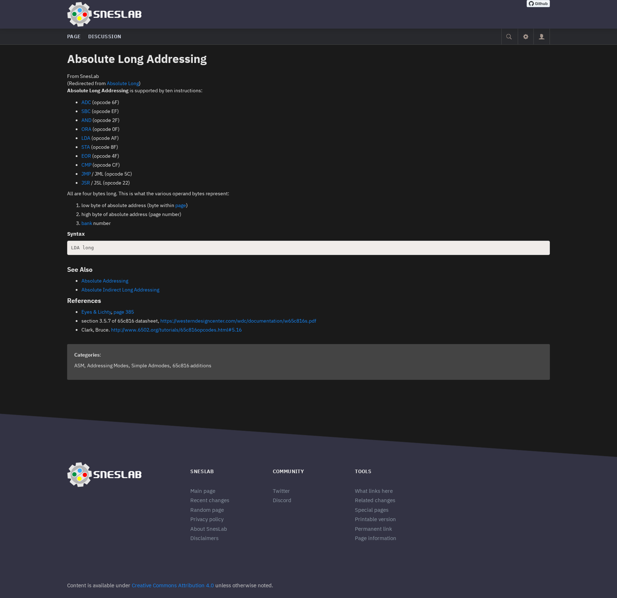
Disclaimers (204, 538)
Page (74, 36)
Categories (87, 355)
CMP (86, 165)
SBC (86, 111)
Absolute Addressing (104, 281)
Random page (207, 509)
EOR (86, 156)
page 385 (124, 312)
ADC (86, 102)
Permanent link (373, 528)
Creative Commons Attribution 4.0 (173, 585)
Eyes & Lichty (96, 312)
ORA (86, 129)
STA (85, 147)
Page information (375, 538)
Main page (202, 490)
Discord (282, 500)
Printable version (375, 519)
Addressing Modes (108, 365)
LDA (85, 138)
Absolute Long (123, 83)
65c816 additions (191, 365)
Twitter (281, 490)
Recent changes (209, 500)
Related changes (375, 500)
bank (86, 223)
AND (86, 120)
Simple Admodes (150, 365)
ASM (79, 365)
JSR (85, 183)
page (180, 205)
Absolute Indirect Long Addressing (120, 289)
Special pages (371, 509)
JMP (86, 174)
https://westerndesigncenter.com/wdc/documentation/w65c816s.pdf (238, 321)
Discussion (104, 36)
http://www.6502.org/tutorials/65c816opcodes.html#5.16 (176, 330)
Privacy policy (207, 519)
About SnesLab (208, 528)
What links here (374, 490)
